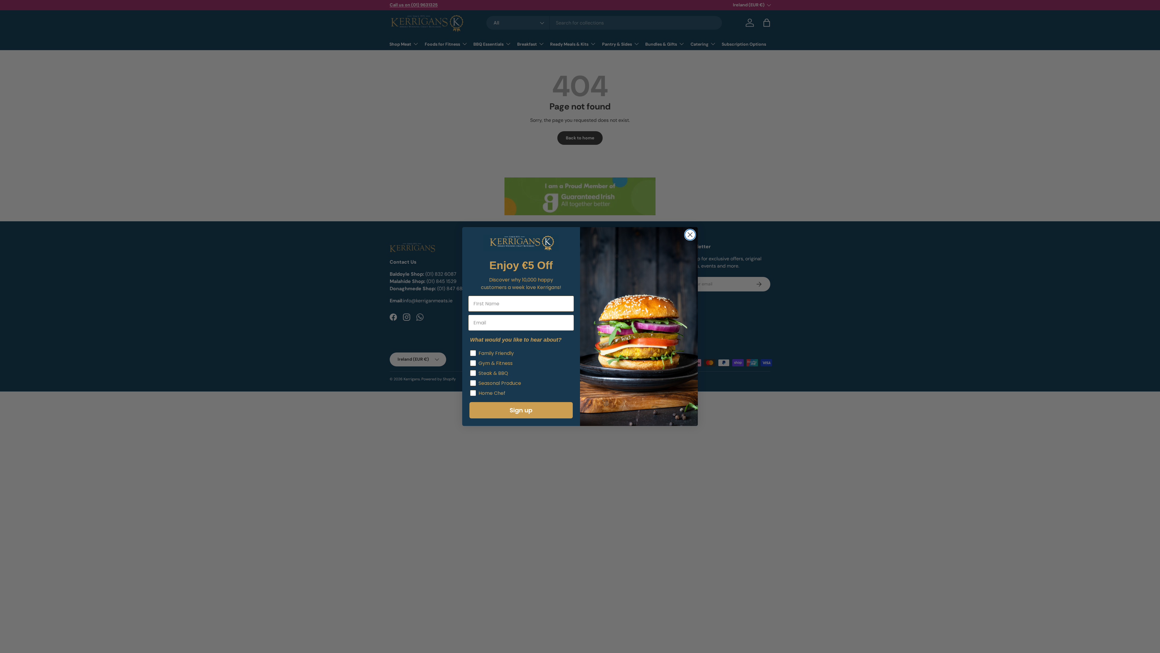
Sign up (521, 410)
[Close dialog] (690, 234)
